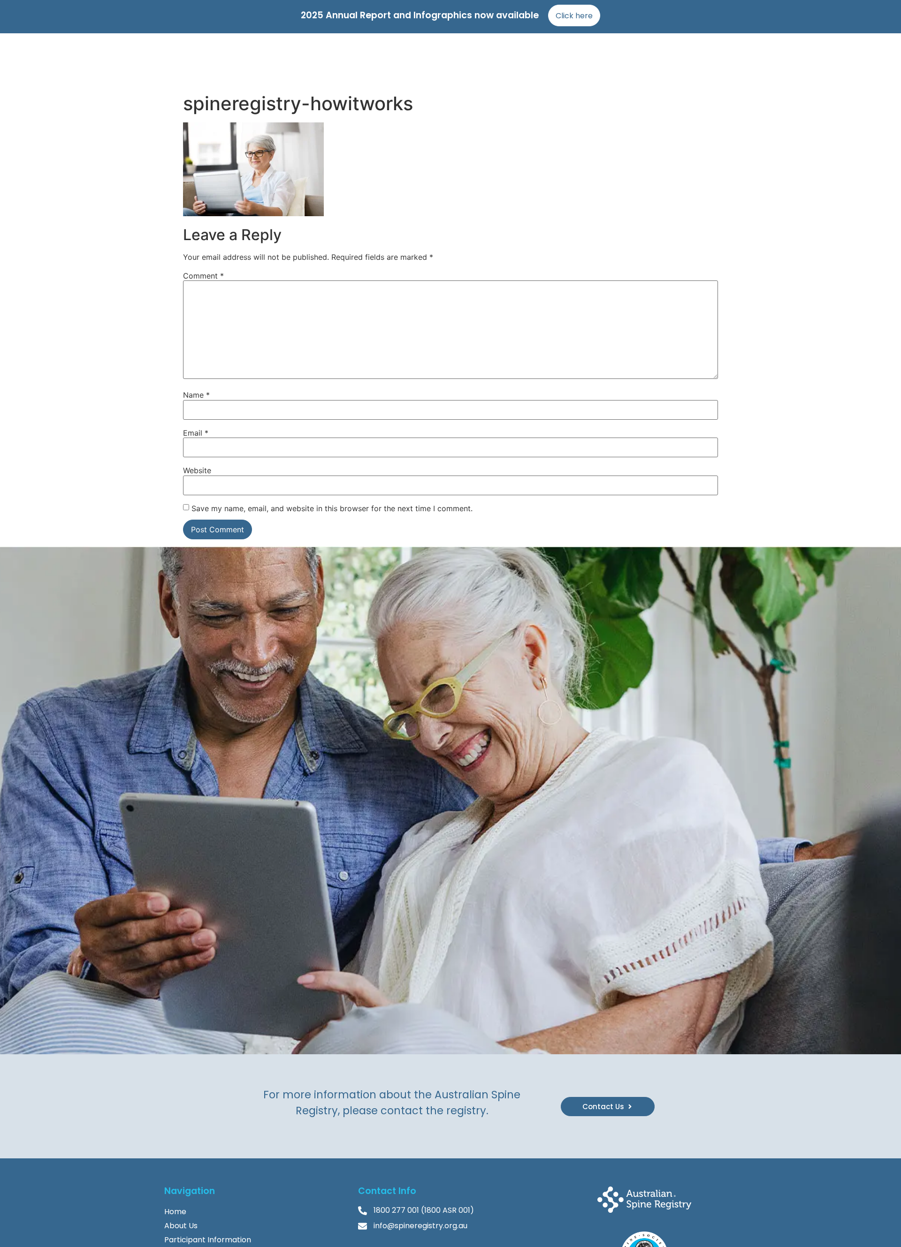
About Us (181, 1225)
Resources (656, 60)
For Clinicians (557, 60)
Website (197, 470)
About (442, 60)
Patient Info (500, 60)
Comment (203, 276)
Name (196, 395)
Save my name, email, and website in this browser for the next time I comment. (332, 508)
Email (195, 433)
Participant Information (207, 1239)
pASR (616, 60)
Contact (701, 60)
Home (408, 60)
